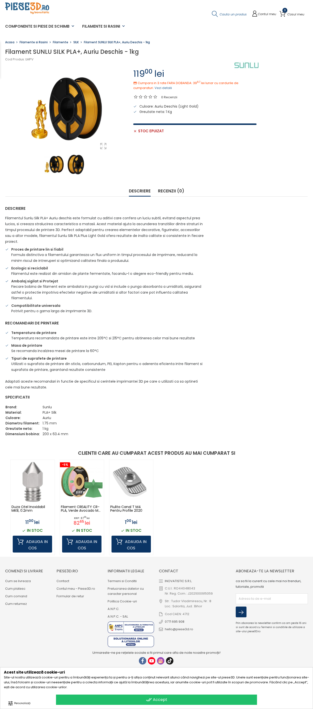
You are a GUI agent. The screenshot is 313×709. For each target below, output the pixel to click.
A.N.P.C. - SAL (118, 616)
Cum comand (16, 596)
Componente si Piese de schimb (40, 26)
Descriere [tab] (140, 191)
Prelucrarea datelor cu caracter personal (126, 591)
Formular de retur (70, 596)
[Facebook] (142, 661)
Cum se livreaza (18, 581)
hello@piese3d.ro (179, 629)
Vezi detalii (163, 88)
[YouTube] (151, 661)
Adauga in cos (36, 545)
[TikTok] (169, 661)
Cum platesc (15, 588)
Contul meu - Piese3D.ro (75, 588)
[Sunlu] (246, 65)
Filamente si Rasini (104, 26)
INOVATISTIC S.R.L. (178, 581)
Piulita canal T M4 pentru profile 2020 (126, 509)
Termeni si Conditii (122, 581)
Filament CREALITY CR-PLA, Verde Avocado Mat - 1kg (81, 509)
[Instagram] (160, 661)
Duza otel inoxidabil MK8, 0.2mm (28, 509)
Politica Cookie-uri (122, 601)
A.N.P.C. (113, 609)
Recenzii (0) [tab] (171, 191)
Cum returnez (16, 603)
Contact (62, 581)
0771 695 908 (174, 621)
